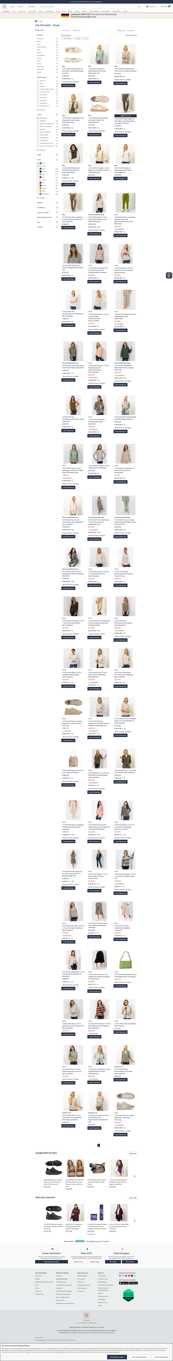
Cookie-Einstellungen (162, 1357)
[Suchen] (139, 6)
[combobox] (88, 6)
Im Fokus (40, 227)
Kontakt (37, 1279)
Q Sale (58, 11)
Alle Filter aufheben (131, 35)
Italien (90, 1322)
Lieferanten (38, 1291)
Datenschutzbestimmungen (74, 1333)
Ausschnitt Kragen (43, 212)
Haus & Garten (106, 11)
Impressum (110, 1333)
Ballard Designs (42, 1340)
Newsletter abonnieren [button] (51, 1262)
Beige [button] (78, 38)
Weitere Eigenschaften (44, 217)
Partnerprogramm (82, 1288)
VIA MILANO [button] (68, 38)
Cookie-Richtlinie (114, 1352)
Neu (14, 11)
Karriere (100, 1293)
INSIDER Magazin (82, 1276)
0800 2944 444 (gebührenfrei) (44, 1282)
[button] (150, 6)
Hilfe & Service (60, 1300)
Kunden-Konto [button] (78, 1262)
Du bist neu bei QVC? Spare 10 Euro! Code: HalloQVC (86, 1)
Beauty (70, 11)
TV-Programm (81, 1279)
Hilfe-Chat (38, 1276)
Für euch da (80, 1291)
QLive (37, 1285)
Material (39, 203)
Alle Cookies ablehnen (139, 1357)
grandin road (64, 1340)
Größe (39, 155)
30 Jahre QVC (22, 11)
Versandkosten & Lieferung (64, 1285)
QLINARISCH (117, 11)
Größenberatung (61, 1282)
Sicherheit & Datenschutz (63, 1294)
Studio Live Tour (102, 1302)
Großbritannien (84, 1322)
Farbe (39, 160)
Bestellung (59, 1276)
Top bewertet (49, 11)
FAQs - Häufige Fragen (62, 1297)
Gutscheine (80, 1282)
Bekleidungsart (42, 77)
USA (78, 1322)
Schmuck (77, 11)
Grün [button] (85, 38)
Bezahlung (59, 1288)
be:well (41, 11)
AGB (60, 1333)
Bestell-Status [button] (95, 1262)
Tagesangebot (6, 11)
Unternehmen (102, 1276)
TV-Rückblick (32, 6)
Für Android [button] (130, 1262)
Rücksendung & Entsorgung (64, 1291)
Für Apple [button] (113, 1262)
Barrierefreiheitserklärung (105, 1285)
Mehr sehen (133, 1153)
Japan (95, 1322)
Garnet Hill (57, 1340)
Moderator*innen (103, 1296)
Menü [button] (12, 6)
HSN (36, 1340)
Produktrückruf (39, 1294)
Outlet (100, 1305)
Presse (37, 1288)
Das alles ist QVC (103, 1279)
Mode (64, 11)
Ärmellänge (41, 207)
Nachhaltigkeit (102, 1282)
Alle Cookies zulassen (117, 1357)
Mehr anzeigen (40, 110)
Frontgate (50, 1340)
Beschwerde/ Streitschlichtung (65, 1303)
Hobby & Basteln (94, 11)
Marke (39, 114)
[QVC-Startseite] (36, 21)
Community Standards (93, 1333)
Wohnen (84, 11)
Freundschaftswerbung (83, 1285)
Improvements (72, 1340)
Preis (38, 222)
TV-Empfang (101, 1299)
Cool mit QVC (32, 11)
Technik (125, 11)
